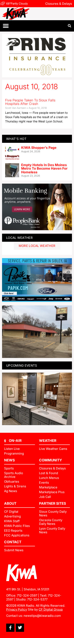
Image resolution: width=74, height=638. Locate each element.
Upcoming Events (21, 365)
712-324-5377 (37, 599)
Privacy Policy (16, 609)
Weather (47, 441)
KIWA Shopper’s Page (39, 147)
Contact (12, 542)
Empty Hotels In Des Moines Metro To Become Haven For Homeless (44, 168)
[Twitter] (20, 628)
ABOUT (10, 503)
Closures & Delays (58, 4)
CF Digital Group (51, 609)
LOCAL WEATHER (19, 238)
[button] (5, 25)
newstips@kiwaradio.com (42, 616)
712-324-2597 (27, 595)
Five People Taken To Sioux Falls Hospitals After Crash (30, 102)
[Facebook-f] (10, 628)
